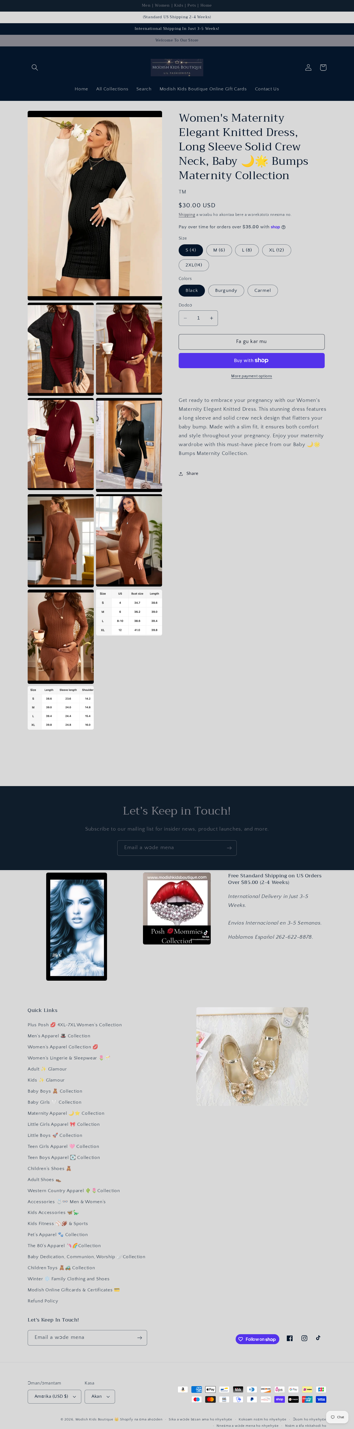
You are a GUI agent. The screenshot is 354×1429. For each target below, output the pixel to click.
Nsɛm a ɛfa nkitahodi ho (305, 1426)
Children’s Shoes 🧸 (50, 1168)
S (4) (191, 250)
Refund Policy (43, 1301)
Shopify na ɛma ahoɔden (141, 1419)
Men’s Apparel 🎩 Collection (59, 1035)
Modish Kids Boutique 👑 (98, 1419)
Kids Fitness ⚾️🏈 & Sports (58, 1223)
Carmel (262, 290)
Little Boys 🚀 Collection (55, 1135)
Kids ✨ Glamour (46, 1080)
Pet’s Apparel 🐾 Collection (58, 1234)
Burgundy (226, 290)
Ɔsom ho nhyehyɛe (309, 1419)
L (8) (247, 250)
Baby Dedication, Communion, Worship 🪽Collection (86, 1256)
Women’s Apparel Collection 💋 (63, 1047)
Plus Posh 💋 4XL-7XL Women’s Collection (75, 1024)
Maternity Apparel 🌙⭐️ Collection (66, 1113)
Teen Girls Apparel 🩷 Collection (63, 1146)
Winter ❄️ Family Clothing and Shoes (69, 1278)
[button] (35, 67)
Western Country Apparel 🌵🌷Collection (74, 1190)
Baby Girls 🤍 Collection (55, 1102)
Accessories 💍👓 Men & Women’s (67, 1201)
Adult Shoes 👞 (44, 1179)
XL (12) (276, 250)
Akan (97, 1396)
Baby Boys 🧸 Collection (55, 1091)
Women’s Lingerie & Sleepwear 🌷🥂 (69, 1058)
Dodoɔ (185, 305)
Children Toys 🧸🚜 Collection (61, 1267)
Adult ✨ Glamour (47, 1069)
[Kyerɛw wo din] (229, 848)
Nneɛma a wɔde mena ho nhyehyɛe (247, 1426)
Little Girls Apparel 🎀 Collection (64, 1124)
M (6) (219, 250)
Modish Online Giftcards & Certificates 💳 (74, 1289)
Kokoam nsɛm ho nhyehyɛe (262, 1419)
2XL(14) (194, 265)
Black (192, 290)
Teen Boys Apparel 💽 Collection (64, 1157)
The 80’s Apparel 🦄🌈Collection (64, 1245)
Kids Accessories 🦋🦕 (53, 1212)
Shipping (187, 215)
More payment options (251, 376)
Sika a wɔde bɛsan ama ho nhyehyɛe (200, 1419)
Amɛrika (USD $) (51, 1396)
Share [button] (192, 473)
